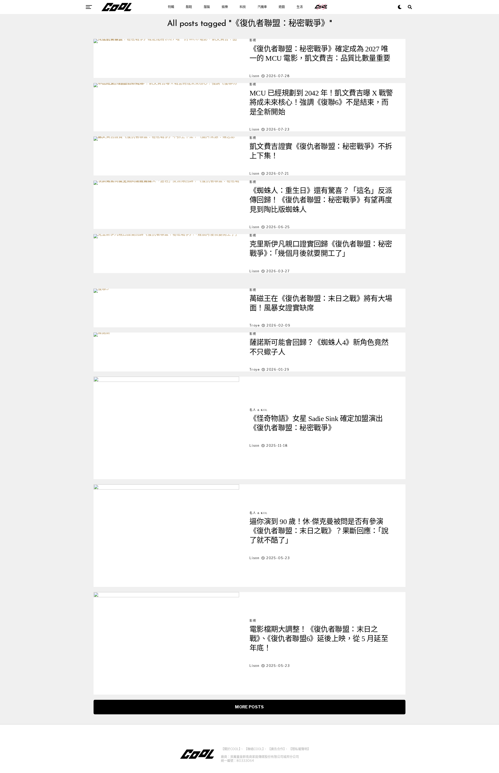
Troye (255, 325)
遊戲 (282, 7)
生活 (300, 7)
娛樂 (225, 7)
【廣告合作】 (276, 749)
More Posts (249, 706)
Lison (255, 76)
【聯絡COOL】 (254, 749)
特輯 (171, 7)
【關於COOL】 (230, 749)
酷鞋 (189, 7)
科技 (243, 7)
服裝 (207, 7)
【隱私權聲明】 (300, 749)
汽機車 (262, 7)
